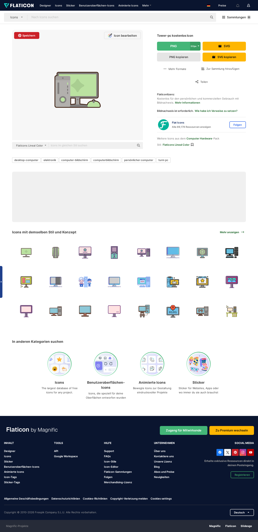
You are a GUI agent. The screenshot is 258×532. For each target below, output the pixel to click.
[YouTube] (250, 452)
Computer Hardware (199, 138)
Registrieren (242, 474)
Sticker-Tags (12, 482)
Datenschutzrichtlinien (65, 498)
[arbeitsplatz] (232, 311)
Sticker (70, 5)
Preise (222, 5)
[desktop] (114, 311)
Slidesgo (246, 526)
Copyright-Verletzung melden (129, 498)
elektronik (50, 160)
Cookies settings (161, 498)
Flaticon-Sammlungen (118, 471)
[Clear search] (202, 17)
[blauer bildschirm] (173, 311)
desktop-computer (26, 160)
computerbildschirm (106, 160)
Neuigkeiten (161, 477)
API (56, 451)
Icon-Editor (111, 466)
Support (109, 451)
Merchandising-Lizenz (118, 482)
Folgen (108, 477)
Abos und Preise (164, 471)
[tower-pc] (144, 253)
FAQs (107, 456)
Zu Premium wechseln (231, 430)
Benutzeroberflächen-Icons (96, 5)
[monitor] (26, 253)
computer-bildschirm (74, 160)
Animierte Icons (128, 5)
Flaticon (230, 526)
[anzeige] (232, 282)
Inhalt (9, 443)
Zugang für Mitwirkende (183, 430)
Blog (157, 466)
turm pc (163, 160)
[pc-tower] (56, 253)
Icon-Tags (10, 477)
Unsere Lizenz (163, 461)
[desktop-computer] (202, 282)
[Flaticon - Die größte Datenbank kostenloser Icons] (19, 5)
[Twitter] (227, 452)
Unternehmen (164, 443)
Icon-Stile (110, 461)
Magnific (215, 526)
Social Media (244, 443)
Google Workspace (66, 456)
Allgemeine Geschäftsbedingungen (26, 498)
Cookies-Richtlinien (95, 498)
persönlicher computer (138, 160)
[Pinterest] (235, 452)
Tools (58, 443)
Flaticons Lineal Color (176, 144)
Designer (45, 5)
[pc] (56, 311)
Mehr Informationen (187, 102)
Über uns (159, 451)
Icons (58, 5)
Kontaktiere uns (164, 456)
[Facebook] (219, 452)
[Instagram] (242, 452)
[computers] (202, 311)
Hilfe (107, 443)
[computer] (173, 253)
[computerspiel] (173, 282)
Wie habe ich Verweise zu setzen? (216, 110)
